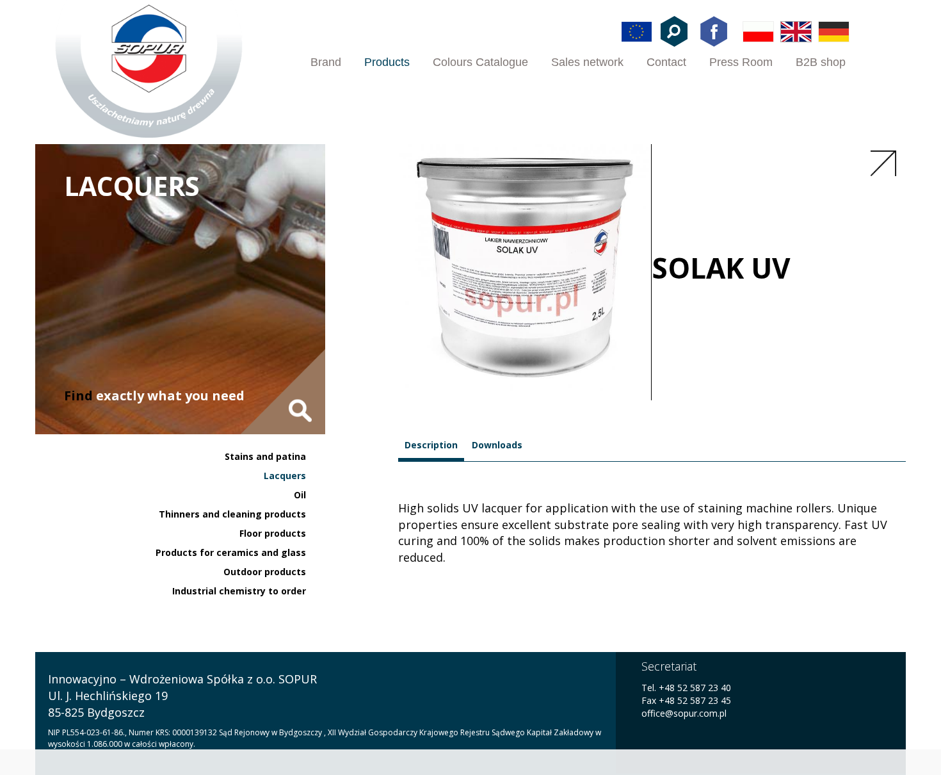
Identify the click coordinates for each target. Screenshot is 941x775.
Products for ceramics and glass (231, 552)
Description (431, 445)
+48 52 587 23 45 (695, 700)
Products (387, 62)
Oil (300, 495)
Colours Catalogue (480, 62)
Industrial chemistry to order (239, 591)
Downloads (497, 445)
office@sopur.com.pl (684, 713)
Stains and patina (265, 456)
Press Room (741, 62)
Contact (666, 62)
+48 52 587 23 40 (693, 687)
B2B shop (821, 62)
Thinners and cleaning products (232, 514)
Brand (325, 62)
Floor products (272, 533)
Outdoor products (264, 572)
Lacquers (285, 475)
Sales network (587, 62)
